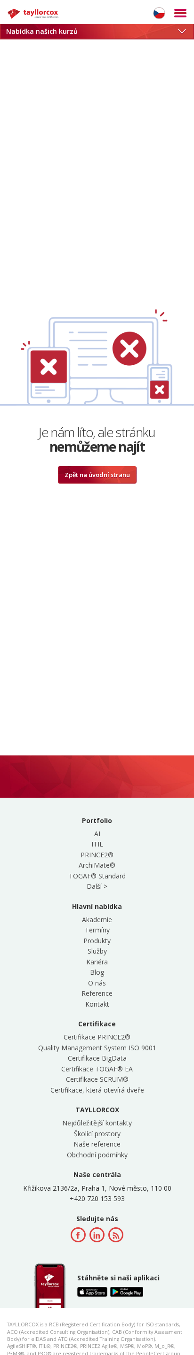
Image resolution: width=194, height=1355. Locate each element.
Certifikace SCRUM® (97, 1079)
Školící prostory (97, 1133)
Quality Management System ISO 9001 (97, 1047)
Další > (97, 886)
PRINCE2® (97, 854)
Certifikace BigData (97, 1058)
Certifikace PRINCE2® (97, 1036)
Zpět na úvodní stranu (97, 474)
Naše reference (97, 1143)
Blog (97, 972)
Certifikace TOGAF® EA (97, 1068)
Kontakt (97, 1004)
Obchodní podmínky (97, 1154)
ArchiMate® (97, 865)
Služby (97, 951)
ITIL (97, 843)
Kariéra (97, 961)
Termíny (97, 929)
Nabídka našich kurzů (42, 31)
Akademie (97, 919)
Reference (97, 993)
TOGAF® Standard (97, 875)
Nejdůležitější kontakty (97, 1122)
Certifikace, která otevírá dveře (97, 1090)
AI (97, 833)
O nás (97, 982)
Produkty (97, 940)
